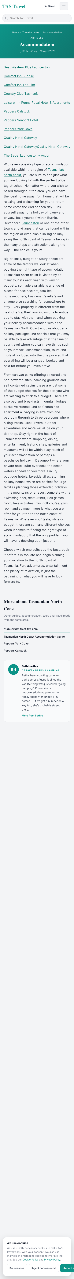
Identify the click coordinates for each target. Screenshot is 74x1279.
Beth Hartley (29, 51)
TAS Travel (13, 6)
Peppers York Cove (18, 129)
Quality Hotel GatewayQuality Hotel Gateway (37, 147)
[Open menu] (64, 6)
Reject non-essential (43, 1268)
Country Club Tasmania (21, 93)
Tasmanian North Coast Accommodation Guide (34, 636)
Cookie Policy (30, 1259)
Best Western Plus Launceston (27, 67)
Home (15, 32)
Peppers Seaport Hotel (21, 120)
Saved (49, 6)
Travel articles (30, 32)
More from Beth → (32, 715)
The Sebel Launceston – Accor (27, 155)
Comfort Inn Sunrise (19, 76)
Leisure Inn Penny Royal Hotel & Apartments (37, 102)
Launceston (30, 223)
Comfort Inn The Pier (19, 85)
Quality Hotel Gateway (20, 138)
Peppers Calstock (17, 111)
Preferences (16, 1268)
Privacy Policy (52, 1259)
